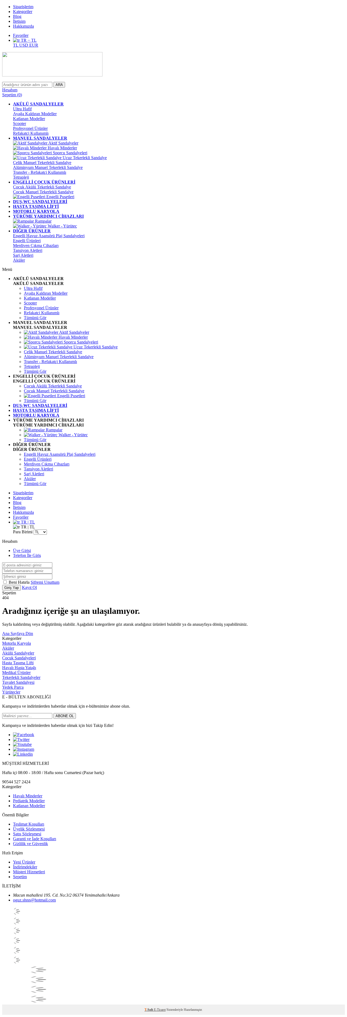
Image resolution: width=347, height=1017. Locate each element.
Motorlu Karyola (16, 643)
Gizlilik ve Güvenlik (30, 843)
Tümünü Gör (35, 317)
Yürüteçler (11, 692)
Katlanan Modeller (29, 118)
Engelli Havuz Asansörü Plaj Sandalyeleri (49, 235)
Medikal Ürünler (16, 672)
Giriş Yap (11, 588)
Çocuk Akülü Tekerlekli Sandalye (42, 187)
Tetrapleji (21, 177)
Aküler (19, 260)
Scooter (19, 123)
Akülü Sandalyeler (18, 653)
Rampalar (43, 221)
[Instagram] (23, 749)
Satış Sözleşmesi (27, 834)
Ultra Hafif (22, 109)
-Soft (149, 1010)
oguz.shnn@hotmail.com (34, 900)
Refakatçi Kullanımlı (31, 133)
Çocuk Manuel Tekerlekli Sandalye (43, 192)
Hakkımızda (23, 26)
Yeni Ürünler (24, 862)
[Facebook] (23, 734)
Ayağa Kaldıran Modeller (35, 113)
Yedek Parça (13, 687)
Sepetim (20, 876)
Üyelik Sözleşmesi (29, 829)
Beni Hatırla (20, 582)
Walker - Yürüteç (62, 226)
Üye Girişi (22, 550)
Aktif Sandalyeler (62, 143)
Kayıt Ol (29, 587)
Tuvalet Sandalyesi (18, 682)
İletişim (19, 21)
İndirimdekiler (25, 867)
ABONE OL (65, 716)
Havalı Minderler (62, 148)
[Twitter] (21, 739)
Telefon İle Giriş (27, 555)
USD (24, 45)
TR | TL (27, 522)
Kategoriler (22, 11)
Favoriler (20, 35)
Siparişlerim (23, 6)
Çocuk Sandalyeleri (19, 658)
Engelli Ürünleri (27, 240)
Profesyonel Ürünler (30, 128)
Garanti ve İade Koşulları (34, 838)
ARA (59, 85)
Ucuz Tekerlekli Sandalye (84, 157)
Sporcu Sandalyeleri (69, 152)
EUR (33, 45)
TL (16, 45)
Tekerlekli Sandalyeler (21, 677)
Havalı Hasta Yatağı (19, 667)
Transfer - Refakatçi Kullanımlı (39, 172)
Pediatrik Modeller (29, 800)
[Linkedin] (23, 754)
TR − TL (28, 40)
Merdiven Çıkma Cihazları (36, 245)
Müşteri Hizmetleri (29, 872)
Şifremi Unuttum (45, 582)
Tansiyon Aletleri (27, 250)
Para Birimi (23, 532)
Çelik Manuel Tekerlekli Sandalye (42, 162)
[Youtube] (22, 744)
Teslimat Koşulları (28, 824)
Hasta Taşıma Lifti (18, 662)
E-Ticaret (160, 1010)
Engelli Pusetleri (59, 196)
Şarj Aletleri (23, 255)
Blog (17, 16)
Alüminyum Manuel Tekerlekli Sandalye (48, 167)
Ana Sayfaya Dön (17, 633)
